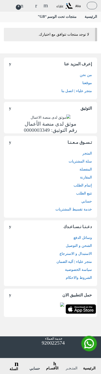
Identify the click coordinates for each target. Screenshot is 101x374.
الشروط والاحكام (79, 278)
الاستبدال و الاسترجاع (76, 254)
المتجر (87, 153)
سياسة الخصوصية (78, 270)
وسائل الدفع (83, 238)
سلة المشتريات (80, 161)
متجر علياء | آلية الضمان (74, 262)
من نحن (86, 75)
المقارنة (86, 177)
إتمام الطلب (83, 185)
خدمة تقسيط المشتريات (73, 209)
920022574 (52, 343)
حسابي (86, 201)
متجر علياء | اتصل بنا (76, 91)
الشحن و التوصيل (79, 246)
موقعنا (87, 83)
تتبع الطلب (84, 193)
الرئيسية (91, 17)
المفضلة (86, 169)
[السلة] (14, 360)
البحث (45, 5)
